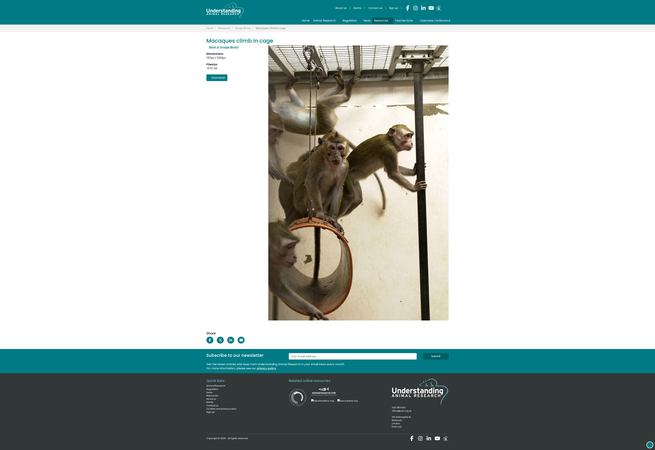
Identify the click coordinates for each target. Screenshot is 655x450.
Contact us (212, 405)
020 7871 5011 (398, 407)
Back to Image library (223, 47)
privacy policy (266, 368)
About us (211, 398)
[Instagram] (415, 8)
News (209, 392)
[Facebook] (407, 8)
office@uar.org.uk (401, 410)
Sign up (210, 412)
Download (218, 78)
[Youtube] (431, 8)
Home (209, 28)
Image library (243, 28)
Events (209, 402)
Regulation (212, 389)
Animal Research (215, 385)
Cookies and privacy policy (221, 408)
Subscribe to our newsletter (235, 355)
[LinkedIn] (423, 8)
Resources (224, 28)
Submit (436, 356)
